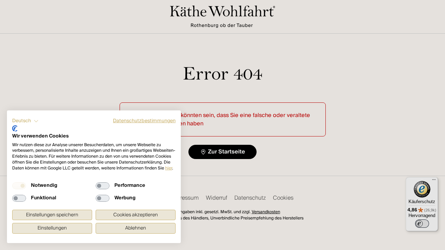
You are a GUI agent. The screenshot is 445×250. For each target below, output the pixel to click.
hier (168, 168)
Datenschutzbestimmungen (144, 121)
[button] (25, 121)
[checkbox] (19, 185)
